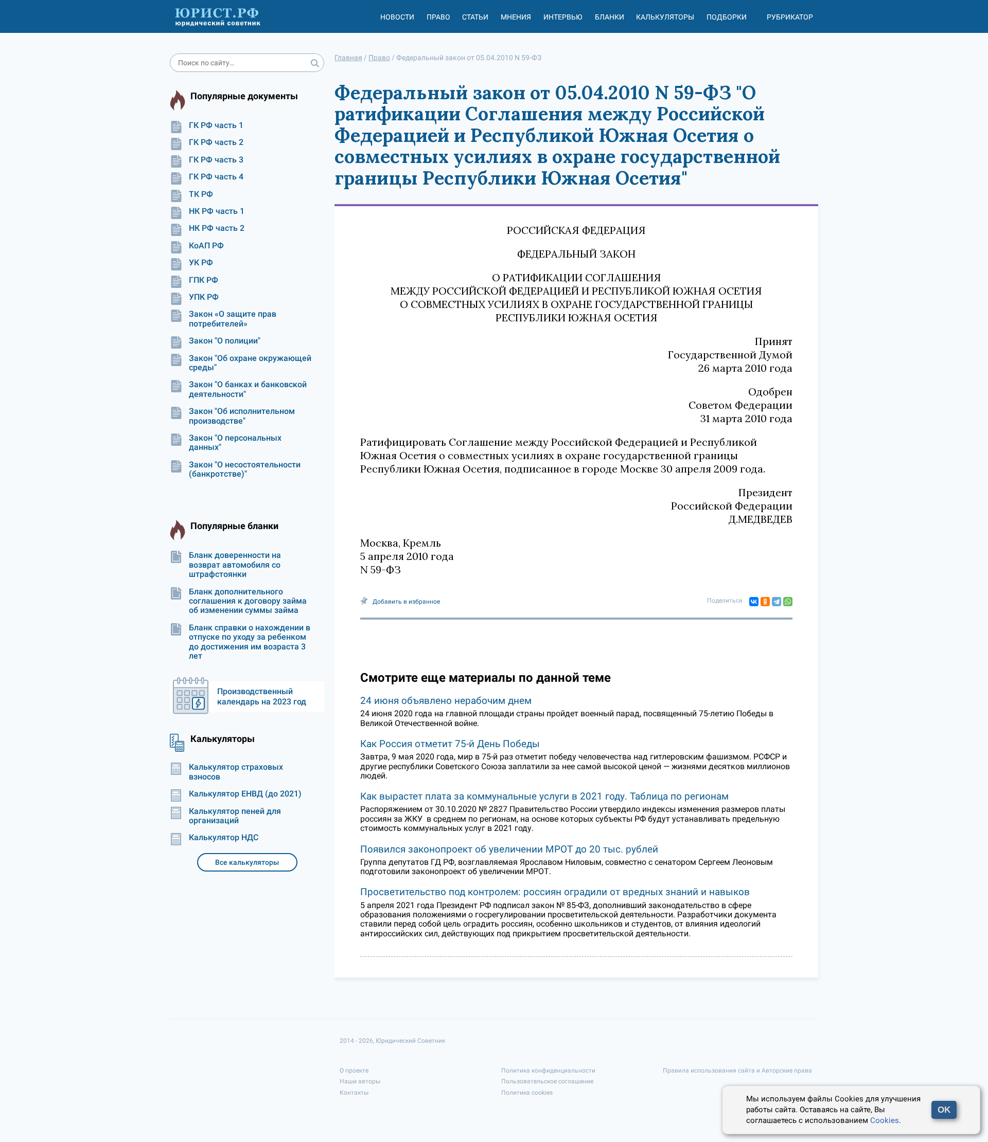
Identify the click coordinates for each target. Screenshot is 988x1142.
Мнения (516, 17)
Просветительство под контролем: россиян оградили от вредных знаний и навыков (555, 892)
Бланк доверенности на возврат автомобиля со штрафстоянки (235, 565)
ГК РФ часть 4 (216, 177)
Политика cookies (527, 1092)
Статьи (475, 17)
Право (438, 17)
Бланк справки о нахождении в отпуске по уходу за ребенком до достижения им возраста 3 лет (249, 642)
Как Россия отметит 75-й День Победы (450, 744)
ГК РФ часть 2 (216, 142)
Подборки (727, 17)
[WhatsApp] (787, 601)
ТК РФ (201, 194)
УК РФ (201, 262)
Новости (397, 17)
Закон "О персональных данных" (235, 442)
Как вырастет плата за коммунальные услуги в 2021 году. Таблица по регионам (544, 796)
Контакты (354, 1092)
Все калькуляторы (247, 862)
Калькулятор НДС (223, 837)
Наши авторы (360, 1081)
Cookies (884, 1120)
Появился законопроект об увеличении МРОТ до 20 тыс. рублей (509, 849)
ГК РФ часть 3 (216, 160)
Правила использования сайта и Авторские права (737, 1070)
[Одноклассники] (765, 601)
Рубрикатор (790, 17)
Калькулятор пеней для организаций (235, 816)
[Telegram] (776, 601)
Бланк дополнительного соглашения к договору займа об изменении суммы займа (248, 601)
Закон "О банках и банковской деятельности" (248, 389)
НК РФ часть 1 (216, 211)
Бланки (609, 17)
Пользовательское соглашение (547, 1081)
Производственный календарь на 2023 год (261, 696)
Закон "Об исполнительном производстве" (242, 416)
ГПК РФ (203, 280)
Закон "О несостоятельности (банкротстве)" (245, 469)
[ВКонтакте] (753, 601)
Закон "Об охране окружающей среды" (250, 363)
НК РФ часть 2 (216, 228)
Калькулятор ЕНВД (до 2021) (245, 794)
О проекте (354, 1070)
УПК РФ (204, 297)
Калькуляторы (665, 17)
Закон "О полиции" (224, 341)
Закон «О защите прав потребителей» (232, 319)
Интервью (563, 17)
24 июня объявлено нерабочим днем (446, 700)
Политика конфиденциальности (548, 1070)
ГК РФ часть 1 (216, 125)
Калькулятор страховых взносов (236, 772)
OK (944, 1110)
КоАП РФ (206, 245)
